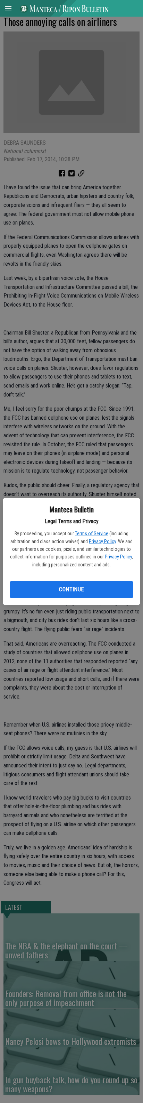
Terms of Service (91, 533)
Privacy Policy (102, 541)
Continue (71, 589)
